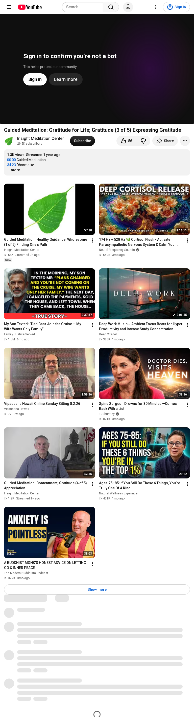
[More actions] (185, 141)
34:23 (11, 165)
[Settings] (156, 7)
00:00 (11, 160)
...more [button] (14, 170)
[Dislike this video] (143, 141)
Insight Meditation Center (40, 138)
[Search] (111, 7)
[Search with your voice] (128, 7)
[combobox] (84, 7)
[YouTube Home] (29, 7)
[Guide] (9, 7)
